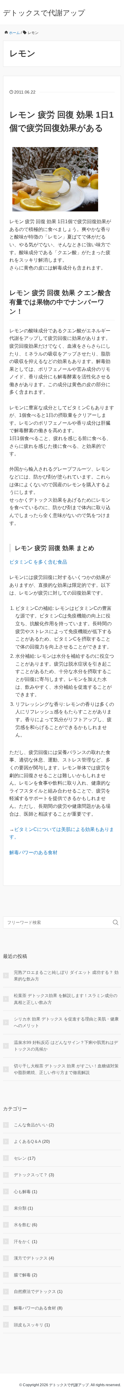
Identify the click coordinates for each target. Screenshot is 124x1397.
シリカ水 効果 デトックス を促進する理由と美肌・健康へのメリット (66, 1022)
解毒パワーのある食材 (33, 852)
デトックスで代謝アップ (44, 13)
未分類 (20, 1208)
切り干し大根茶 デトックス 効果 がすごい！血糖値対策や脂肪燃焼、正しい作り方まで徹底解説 (66, 1069)
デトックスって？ (31, 1174)
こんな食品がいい (31, 1124)
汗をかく (22, 1241)
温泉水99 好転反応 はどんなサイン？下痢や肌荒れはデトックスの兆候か (66, 1045)
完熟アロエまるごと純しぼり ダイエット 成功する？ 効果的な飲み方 (66, 975)
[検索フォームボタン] (115, 922)
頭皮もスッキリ (28, 1324)
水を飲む (22, 1224)
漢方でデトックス (31, 1258)
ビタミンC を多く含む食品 (38, 562)
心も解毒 (22, 1191)
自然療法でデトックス (35, 1291)
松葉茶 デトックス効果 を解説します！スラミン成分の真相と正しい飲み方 (65, 999)
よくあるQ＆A (27, 1141)
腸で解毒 (22, 1274)
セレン (20, 1158)
